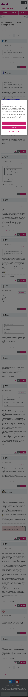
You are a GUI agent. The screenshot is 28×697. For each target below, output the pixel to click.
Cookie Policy (8, 119)
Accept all (14, 123)
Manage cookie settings (14, 131)
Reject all (14, 127)
